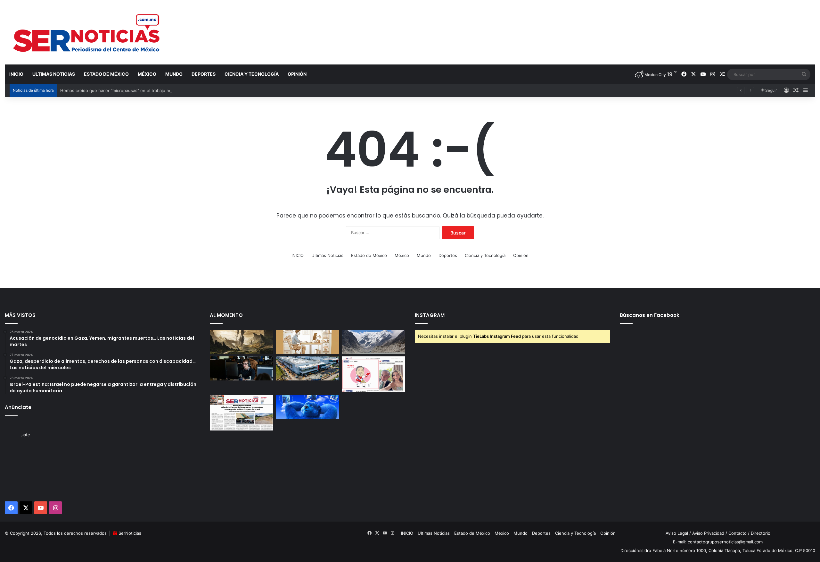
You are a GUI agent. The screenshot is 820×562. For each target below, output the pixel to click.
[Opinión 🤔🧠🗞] (373, 374)
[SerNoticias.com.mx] (87, 32)
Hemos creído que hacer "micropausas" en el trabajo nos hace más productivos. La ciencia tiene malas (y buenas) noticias (182, 90)
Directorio (760, 533)
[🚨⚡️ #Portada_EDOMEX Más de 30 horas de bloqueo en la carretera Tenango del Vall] (241, 413)
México (147, 74)
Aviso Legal (677, 533)
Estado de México (106, 74)
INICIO (16, 74)
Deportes (204, 74)
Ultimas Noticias (53, 74)
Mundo (174, 74)
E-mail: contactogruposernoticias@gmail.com (718, 541)
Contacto (737, 533)
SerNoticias (130, 533)
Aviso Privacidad (708, 533)
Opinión (297, 74)
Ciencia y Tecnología (252, 74)
